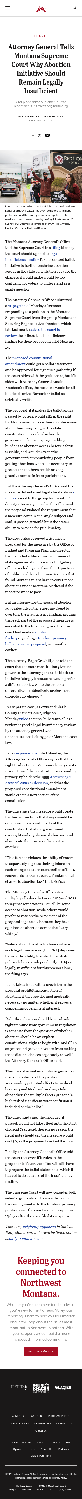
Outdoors (54, 1442)
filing (56, 247)
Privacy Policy (59, 1478)
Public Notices (19, 1423)
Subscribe (37, 1416)
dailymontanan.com (25, 1238)
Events (31, 1449)
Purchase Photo (59, 1416)
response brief (26, 753)
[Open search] (75, 7)
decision (38, 779)
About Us (41, 1431)
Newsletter (47, 1449)
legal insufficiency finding (31, 256)
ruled (23, 718)
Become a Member (41, 1351)
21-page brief (19, 305)
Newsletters (42, 1423)
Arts (67, 1442)
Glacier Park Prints (41, 1455)
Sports (40, 1442)
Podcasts (63, 1449)
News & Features (21, 1442)
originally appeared (39, 1226)
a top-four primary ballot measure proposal (36, 641)
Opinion (18, 1449)
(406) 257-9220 (66, 1490)
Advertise (18, 1416)
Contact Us (64, 1423)
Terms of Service (40, 1478)
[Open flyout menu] (7, 8)
